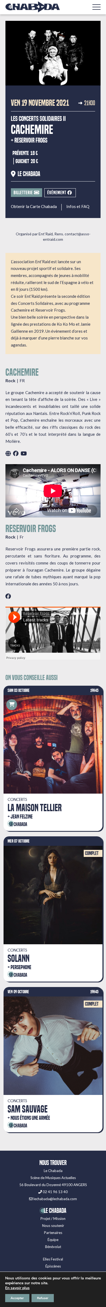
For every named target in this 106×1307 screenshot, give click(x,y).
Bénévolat (53, 1247)
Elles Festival (53, 1259)
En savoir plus (17, 1288)
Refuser (42, 1298)
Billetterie (24, 192)
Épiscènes (53, 1266)
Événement (57, 192)
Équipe (53, 1239)
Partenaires (53, 1232)
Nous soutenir (53, 1225)
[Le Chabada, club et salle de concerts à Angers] (32, 6)
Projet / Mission (53, 1218)
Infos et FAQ (77, 206)
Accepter (17, 1298)
